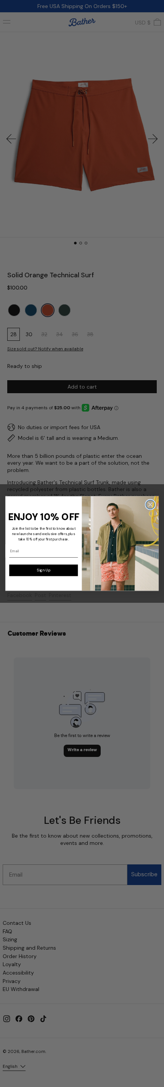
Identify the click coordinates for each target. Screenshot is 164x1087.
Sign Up (43, 570)
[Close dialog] (150, 504)
